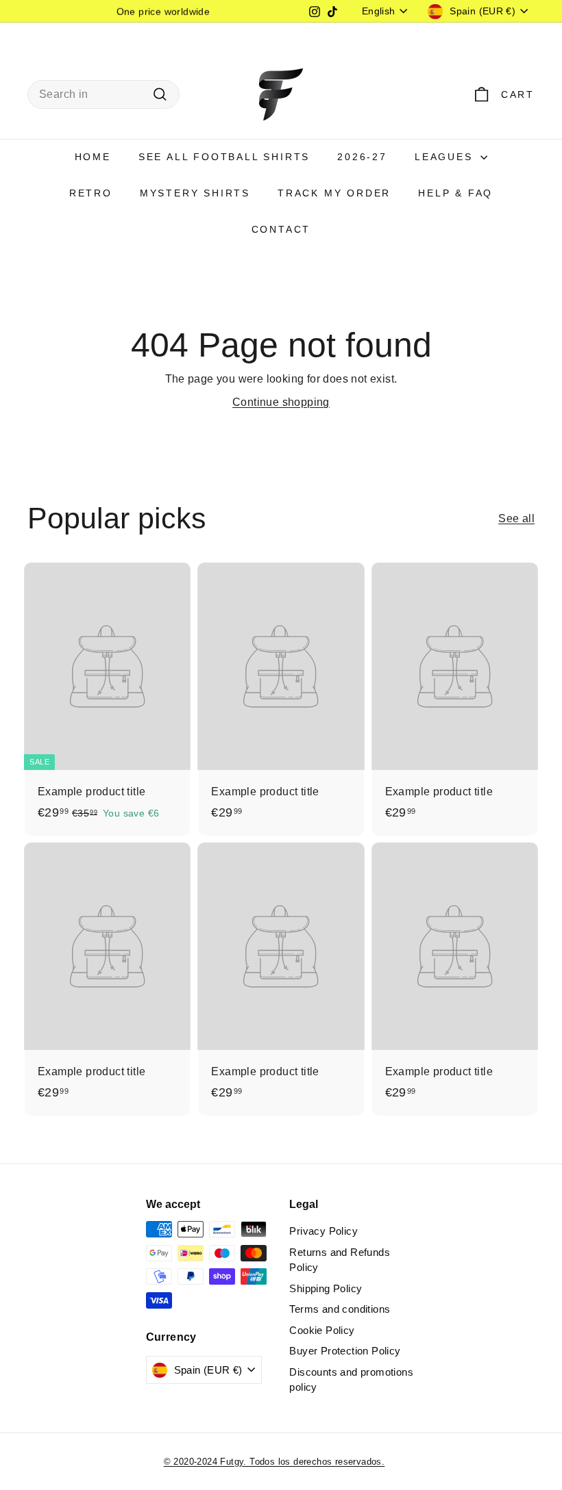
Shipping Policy (325, 1288)
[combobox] (103, 94)
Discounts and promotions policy (351, 1379)
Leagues (446, 156)
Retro (90, 193)
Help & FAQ (455, 193)
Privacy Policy (323, 1231)
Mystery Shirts (195, 193)
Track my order (334, 193)
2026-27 (362, 156)
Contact (281, 229)
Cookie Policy (321, 1330)
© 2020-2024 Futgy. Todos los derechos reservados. (274, 1461)
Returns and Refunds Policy (339, 1260)
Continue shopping (281, 402)
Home (93, 156)
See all (516, 518)
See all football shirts (224, 156)
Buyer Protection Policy (344, 1351)
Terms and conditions (339, 1309)
